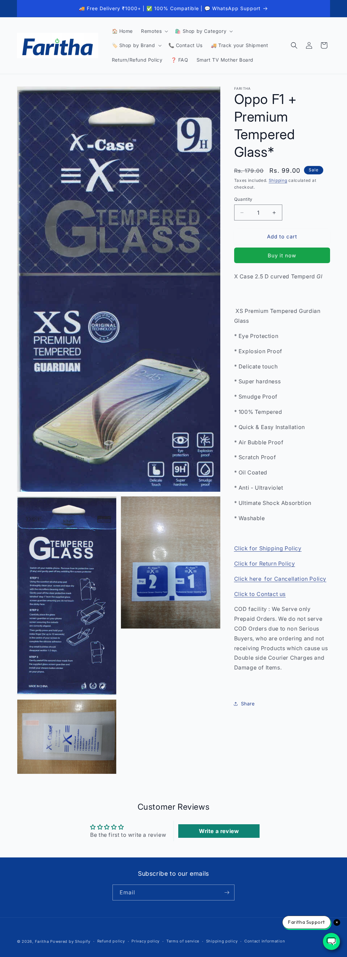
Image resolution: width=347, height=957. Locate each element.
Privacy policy (145, 941)
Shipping (278, 180)
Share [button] (248, 703)
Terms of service (182, 941)
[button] (154, 31)
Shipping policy (222, 941)
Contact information (264, 941)
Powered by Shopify (70, 941)
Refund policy (111, 941)
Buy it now (282, 255)
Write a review (219, 831)
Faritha (42, 941)
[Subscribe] (226, 892)
